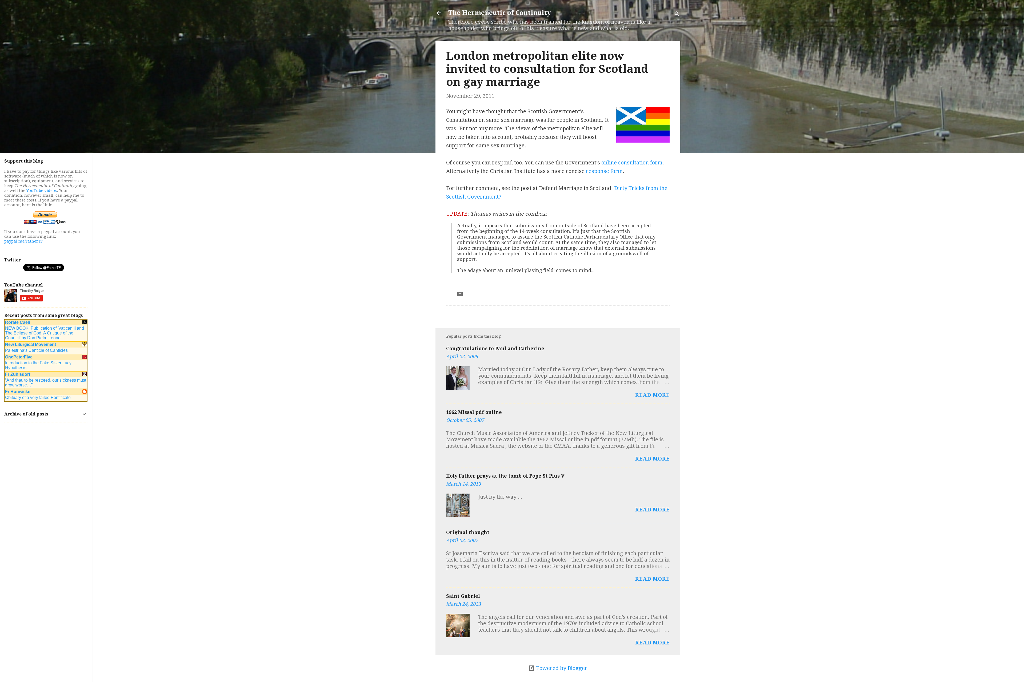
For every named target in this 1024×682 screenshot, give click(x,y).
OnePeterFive (19, 357)
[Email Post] (460, 295)
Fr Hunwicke (17, 391)
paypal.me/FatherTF (23, 241)
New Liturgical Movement (30, 344)
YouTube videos (41, 190)
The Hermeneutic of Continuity (499, 13)
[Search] (677, 14)
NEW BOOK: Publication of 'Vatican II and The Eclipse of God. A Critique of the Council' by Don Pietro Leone (44, 333)
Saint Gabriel (463, 596)
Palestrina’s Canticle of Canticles (36, 350)
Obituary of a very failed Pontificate (38, 397)
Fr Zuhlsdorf (17, 374)
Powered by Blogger (561, 668)
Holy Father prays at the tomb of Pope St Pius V (505, 476)
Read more (652, 395)
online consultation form (631, 162)
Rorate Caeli (17, 322)
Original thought (467, 532)
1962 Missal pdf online (474, 412)
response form (604, 171)
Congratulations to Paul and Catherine (495, 348)
